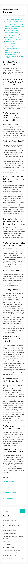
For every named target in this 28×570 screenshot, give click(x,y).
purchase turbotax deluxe (9, 530)
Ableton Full (6, 487)
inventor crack (6, 541)
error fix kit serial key (8, 547)
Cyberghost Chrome (8, 498)
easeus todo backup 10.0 (9, 520)
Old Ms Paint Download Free (10, 556)
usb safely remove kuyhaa (9, 533)
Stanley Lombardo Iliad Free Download (13, 558)
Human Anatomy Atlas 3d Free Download (13, 553)
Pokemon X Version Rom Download (12, 550)
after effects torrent (8, 544)
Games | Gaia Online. (10, 41)
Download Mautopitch (8, 481)
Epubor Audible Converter (9, 492)
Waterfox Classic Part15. (11, 28)
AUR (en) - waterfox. (10, 43)
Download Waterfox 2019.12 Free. (13, 19)
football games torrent (8, 523)
